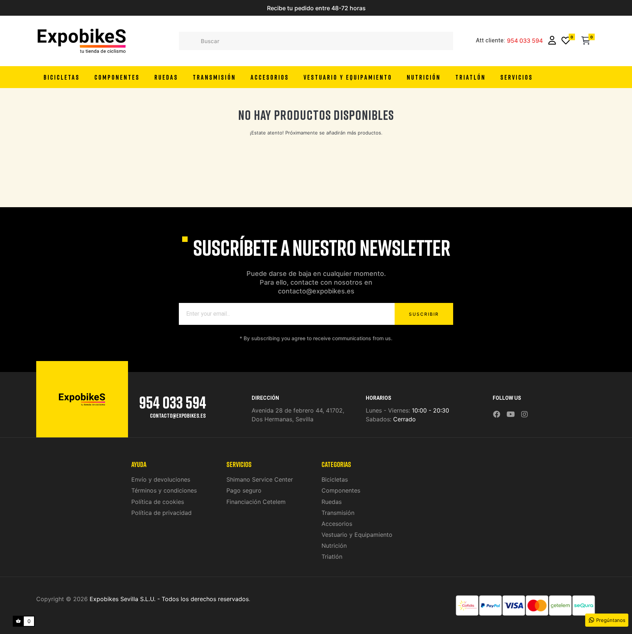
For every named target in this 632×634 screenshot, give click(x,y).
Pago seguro (244, 490)
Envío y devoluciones (160, 479)
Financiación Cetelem (256, 501)
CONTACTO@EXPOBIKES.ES (178, 415)
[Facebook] (497, 414)
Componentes (340, 490)
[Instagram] (524, 414)
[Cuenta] (552, 41)
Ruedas (331, 501)
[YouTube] (510, 414)
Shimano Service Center (259, 479)
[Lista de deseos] (565, 41)
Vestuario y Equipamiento (356, 534)
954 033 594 (525, 41)
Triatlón (331, 556)
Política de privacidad (161, 512)
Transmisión (337, 512)
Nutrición (334, 545)
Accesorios (336, 523)
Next (402, 8)
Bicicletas (334, 479)
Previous (230, 8)
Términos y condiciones (164, 490)
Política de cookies (157, 501)
